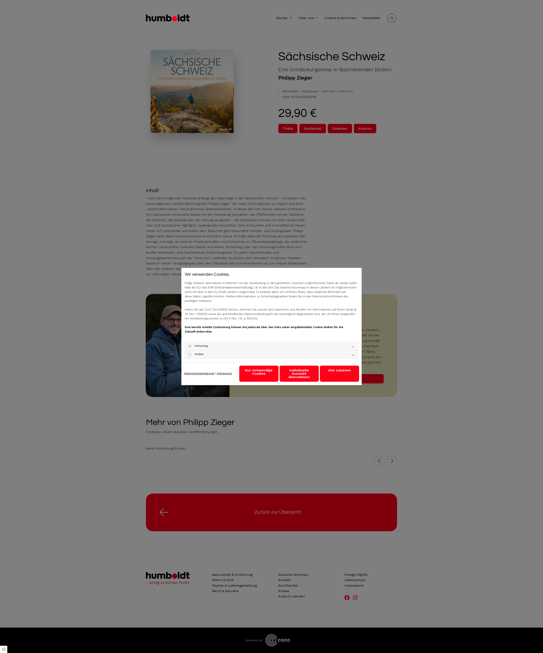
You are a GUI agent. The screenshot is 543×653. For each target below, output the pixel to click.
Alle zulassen (339, 370)
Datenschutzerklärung (199, 373)
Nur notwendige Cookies (259, 372)
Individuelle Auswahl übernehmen (299, 373)
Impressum (224, 373)
